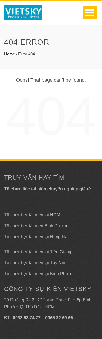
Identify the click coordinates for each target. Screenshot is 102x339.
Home (9, 54)
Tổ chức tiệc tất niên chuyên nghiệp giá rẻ (47, 189)
